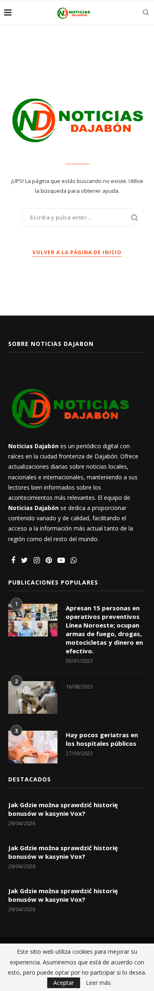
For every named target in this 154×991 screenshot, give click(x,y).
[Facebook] (13, 560)
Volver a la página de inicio (77, 252)
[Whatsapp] (74, 560)
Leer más (98, 983)
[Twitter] (24, 560)
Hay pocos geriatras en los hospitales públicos (102, 739)
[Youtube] (61, 560)
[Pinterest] (49, 560)
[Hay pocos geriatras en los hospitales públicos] (32, 747)
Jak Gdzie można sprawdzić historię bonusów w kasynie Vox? (63, 809)
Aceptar (63, 982)
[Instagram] (37, 560)
